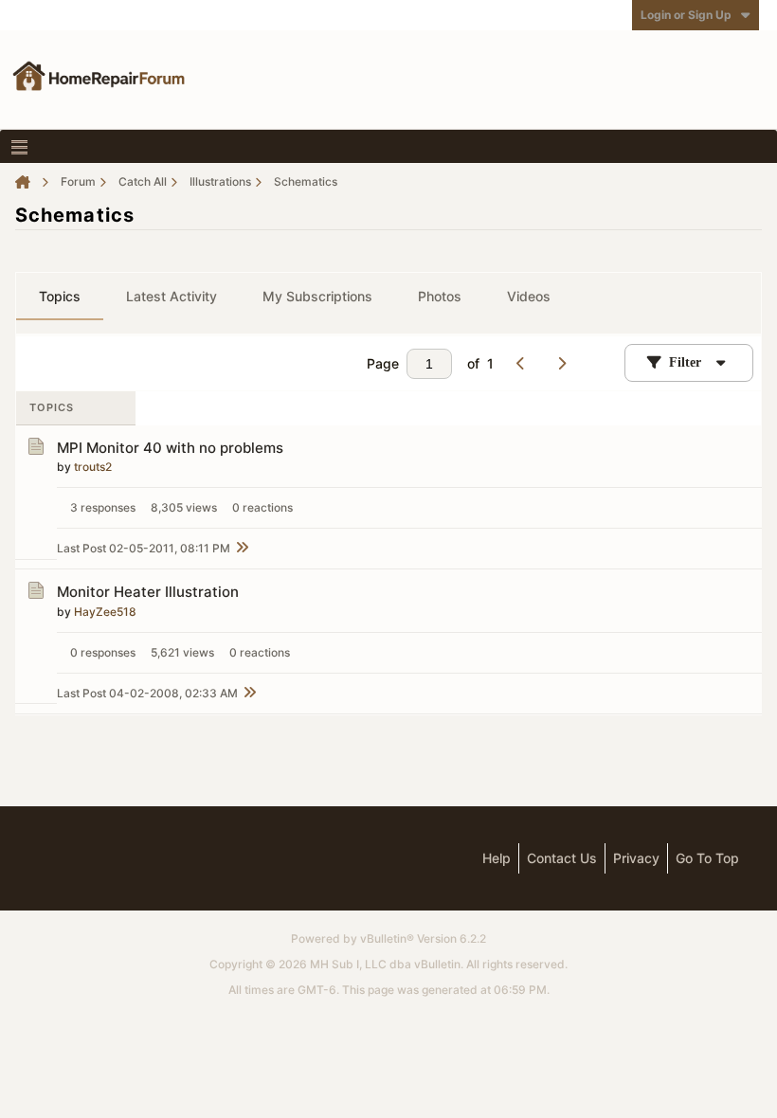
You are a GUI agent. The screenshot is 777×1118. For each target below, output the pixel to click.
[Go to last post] (241, 548)
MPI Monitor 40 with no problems (170, 448)
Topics (60, 296)
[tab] (59, 296)
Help (496, 858)
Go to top (707, 858)
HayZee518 (105, 611)
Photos (439, 296)
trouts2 (93, 467)
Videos (529, 296)
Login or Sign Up (686, 15)
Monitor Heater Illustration (148, 592)
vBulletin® (387, 938)
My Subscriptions (317, 296)
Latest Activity (171, 296)
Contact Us (562, 858)
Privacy (636, 858)
